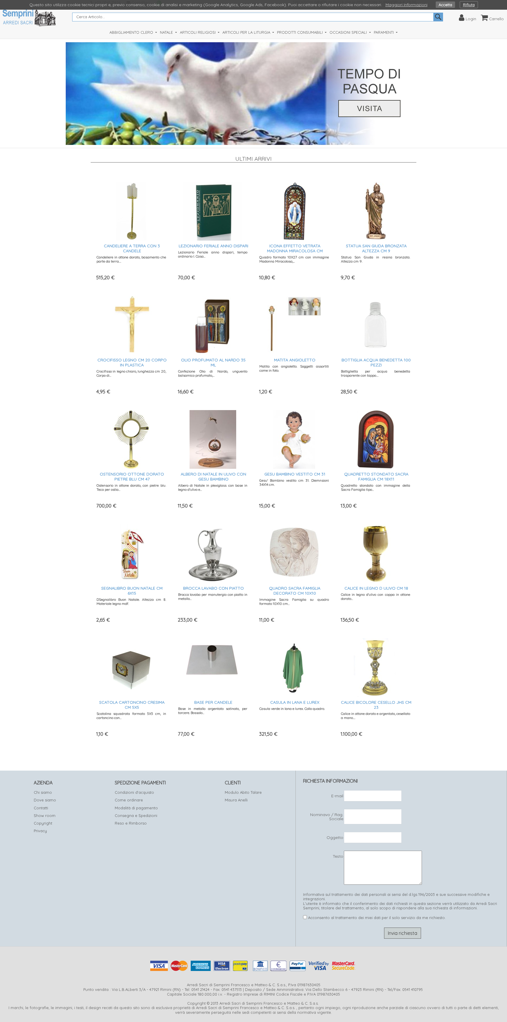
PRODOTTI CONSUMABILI (300, 32)
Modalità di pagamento (136, 808)
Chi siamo (43, 792)
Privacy (40, 830)
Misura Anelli (236, 800)
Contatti (41, 808)
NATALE (167, 32)
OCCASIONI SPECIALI (348, 32)
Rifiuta (469, 4)
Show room (44, 815)
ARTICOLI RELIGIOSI (198, 32)
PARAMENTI (384, 32)
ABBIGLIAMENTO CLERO (131, 32)
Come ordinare (129, 800)
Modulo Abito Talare (243, 792)
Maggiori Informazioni (406, 4)
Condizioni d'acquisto (134, 792)
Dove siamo (45, 800)
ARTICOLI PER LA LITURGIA (246, 32)
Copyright (43, 823)
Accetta (445, 4)
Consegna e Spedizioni (136, 815)
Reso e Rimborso (131, 823)
